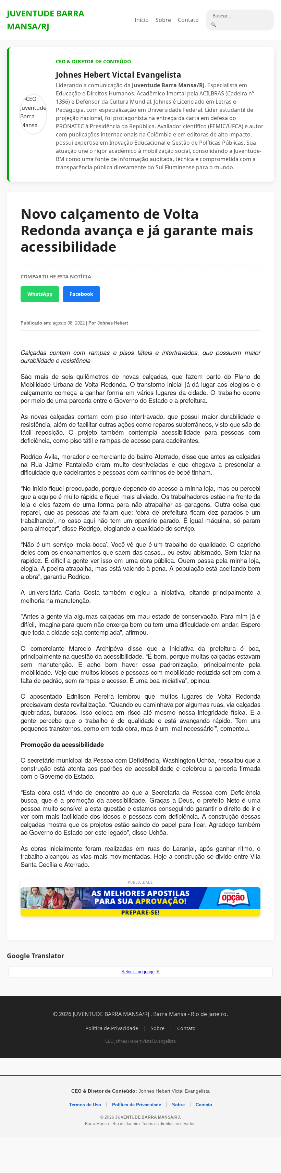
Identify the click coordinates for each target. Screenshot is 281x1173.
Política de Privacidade (111, 1028)
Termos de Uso (85, 1104)
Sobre (163, 20)
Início (142, 20)
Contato (188, 20)
